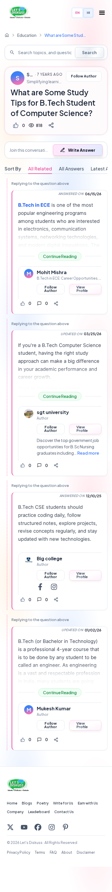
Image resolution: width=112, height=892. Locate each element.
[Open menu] (102, 12)
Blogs (27, 803)
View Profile (82, 289)
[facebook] (40, 586)
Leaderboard (39, 812)
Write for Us (63, 803)
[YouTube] (24, 827)
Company (15, 812)
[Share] (51, 125)
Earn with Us (88, 803)
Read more (88, 453)
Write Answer (81, 150)
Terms (40, 852)
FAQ (53, 852)
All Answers (71, 169)
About (66, 852)
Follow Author (83, 76)
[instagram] (54, 586)
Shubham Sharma (30, 74)
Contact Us (64, 812)
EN (77, 12)
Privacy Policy (18, 852)
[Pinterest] (65, 827)
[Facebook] (37, 827)
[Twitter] (10, 827)
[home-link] (7, 35)
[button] (56, 150)
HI (88, 12)
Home (12, 803)
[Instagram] (51, 827)
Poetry (43, 803)
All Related (40, 169)
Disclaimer (86, 852)
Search (89, 52)
